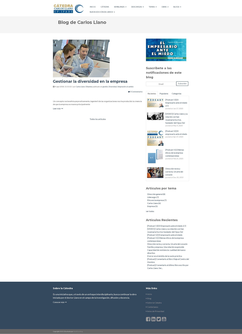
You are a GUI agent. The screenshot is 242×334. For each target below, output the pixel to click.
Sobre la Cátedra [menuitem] (154, 302)
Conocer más (59, 302)
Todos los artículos (98, 119)
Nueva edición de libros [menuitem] (101, 12)
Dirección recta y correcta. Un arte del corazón (167, 244)
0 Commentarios (136, 92)
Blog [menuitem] (149, 298)
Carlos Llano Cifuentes (84, 87)
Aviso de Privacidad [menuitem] (155, 311)
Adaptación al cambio (125, 87)
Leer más (57, 108)
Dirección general (156, 194)
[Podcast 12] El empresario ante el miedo (164, 235)
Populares (164, 93)
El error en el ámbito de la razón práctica (164, 256)
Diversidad (113, 87)
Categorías (176, 93)
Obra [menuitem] (164, 7)
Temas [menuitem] (152, 7)
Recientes (152, 93)
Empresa (152, 206)
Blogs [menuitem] (176, 7)
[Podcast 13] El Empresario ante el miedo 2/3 (166, 226)
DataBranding (78, 331)
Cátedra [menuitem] (105, 7)
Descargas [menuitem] (136, 7)
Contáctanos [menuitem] (152, 307)
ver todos (150, 211)
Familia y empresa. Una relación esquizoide (165, 247)
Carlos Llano (154, 203)
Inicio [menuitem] (93, 7)
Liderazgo (153, 197)
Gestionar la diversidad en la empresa (90, 81)
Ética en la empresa (157, 200)
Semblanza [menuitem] (119, 7)
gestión (105, 87)
